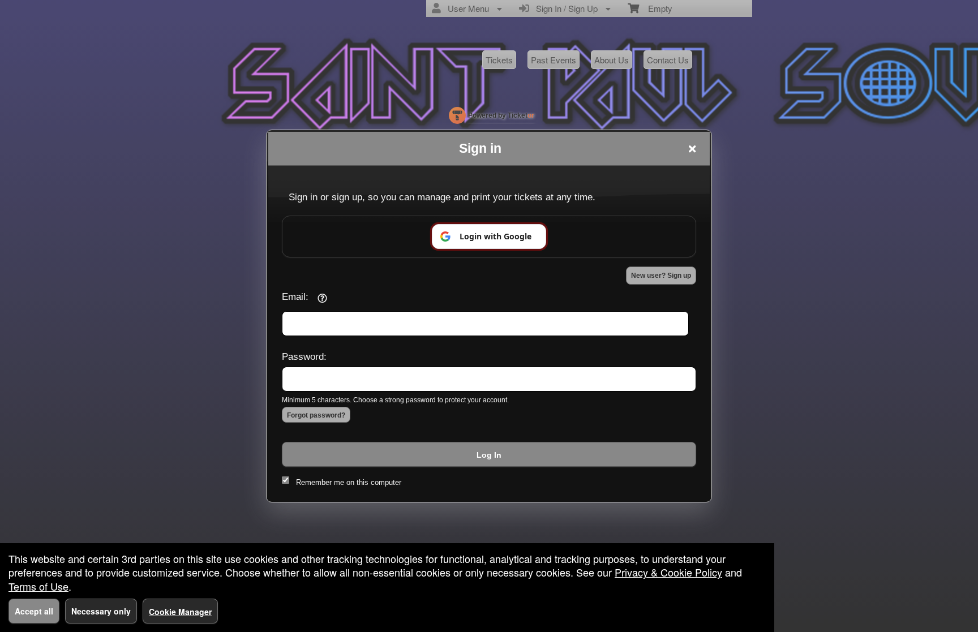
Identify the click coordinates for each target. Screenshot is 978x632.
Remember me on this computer (348, 482)
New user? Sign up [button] (661, 276)
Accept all (34, 611)
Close (692, 148)
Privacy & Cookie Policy (668, 572)
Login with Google (495, 236)
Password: (304, 356)
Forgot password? (316, 415)
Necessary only (101, 611)
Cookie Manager (180, 611)
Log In (489, 454)
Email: (295, 296)
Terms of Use (38, 586)
